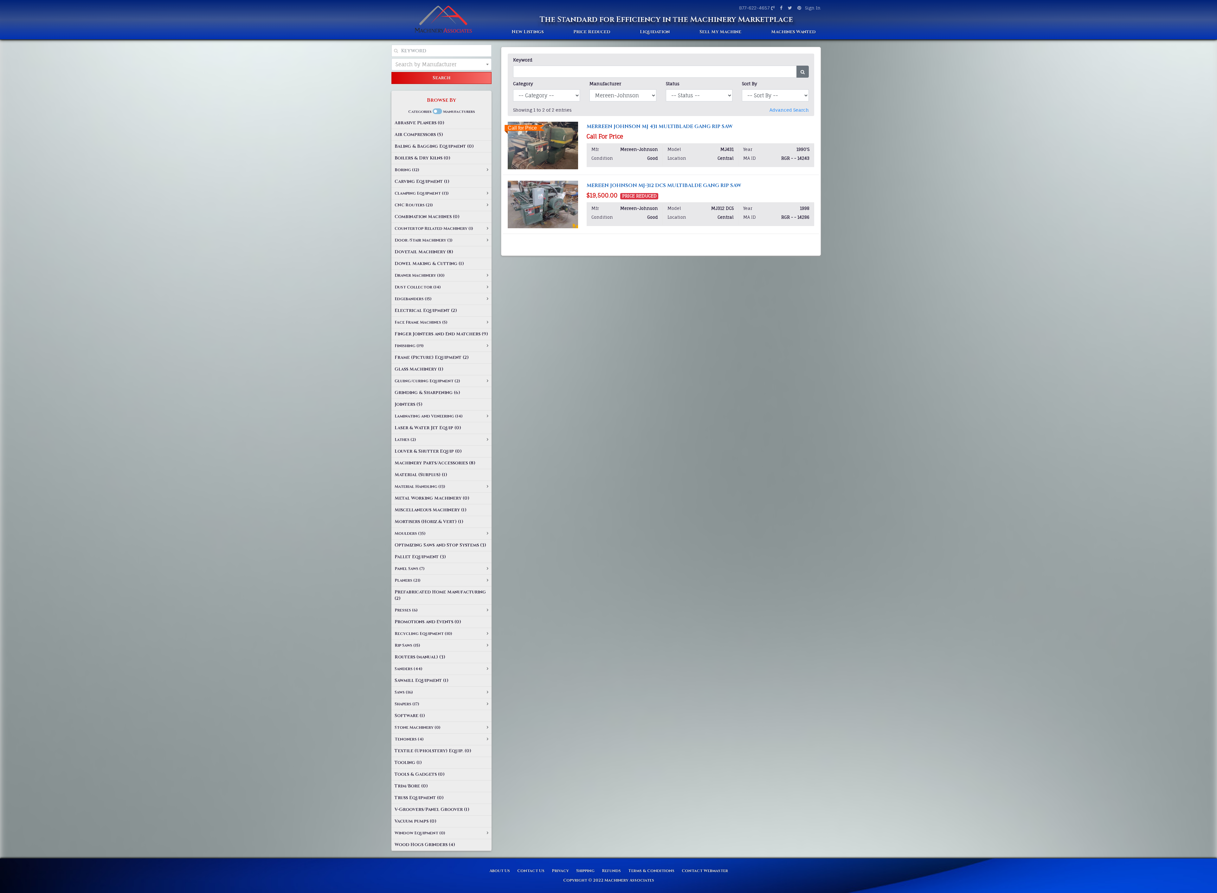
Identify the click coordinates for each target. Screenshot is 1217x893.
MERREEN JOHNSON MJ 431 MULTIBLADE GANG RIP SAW (660, 126)
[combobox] (441, 64)
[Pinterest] (798, 7)
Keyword (522, 59)
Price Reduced (591, 32)
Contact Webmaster (705, 871)
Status (672, 83)
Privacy (560, 871)
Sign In (813, 7)
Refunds (611, 871)
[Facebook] (780, 7)
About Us (499, 871)
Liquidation (655, 32)
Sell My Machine (720, 32)
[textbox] (441, 64)
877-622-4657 (754, 7)
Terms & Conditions (651, 871)
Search (441, 78)
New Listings (528, 32)
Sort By (749, 83)
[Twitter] (789, 7)
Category (523, 83)
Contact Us (530, 871)
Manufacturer (605, 83)
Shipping (585, 871)
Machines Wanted (793, 32)
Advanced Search (789, 110)
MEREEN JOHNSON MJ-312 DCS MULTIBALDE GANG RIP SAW (664, 185)
